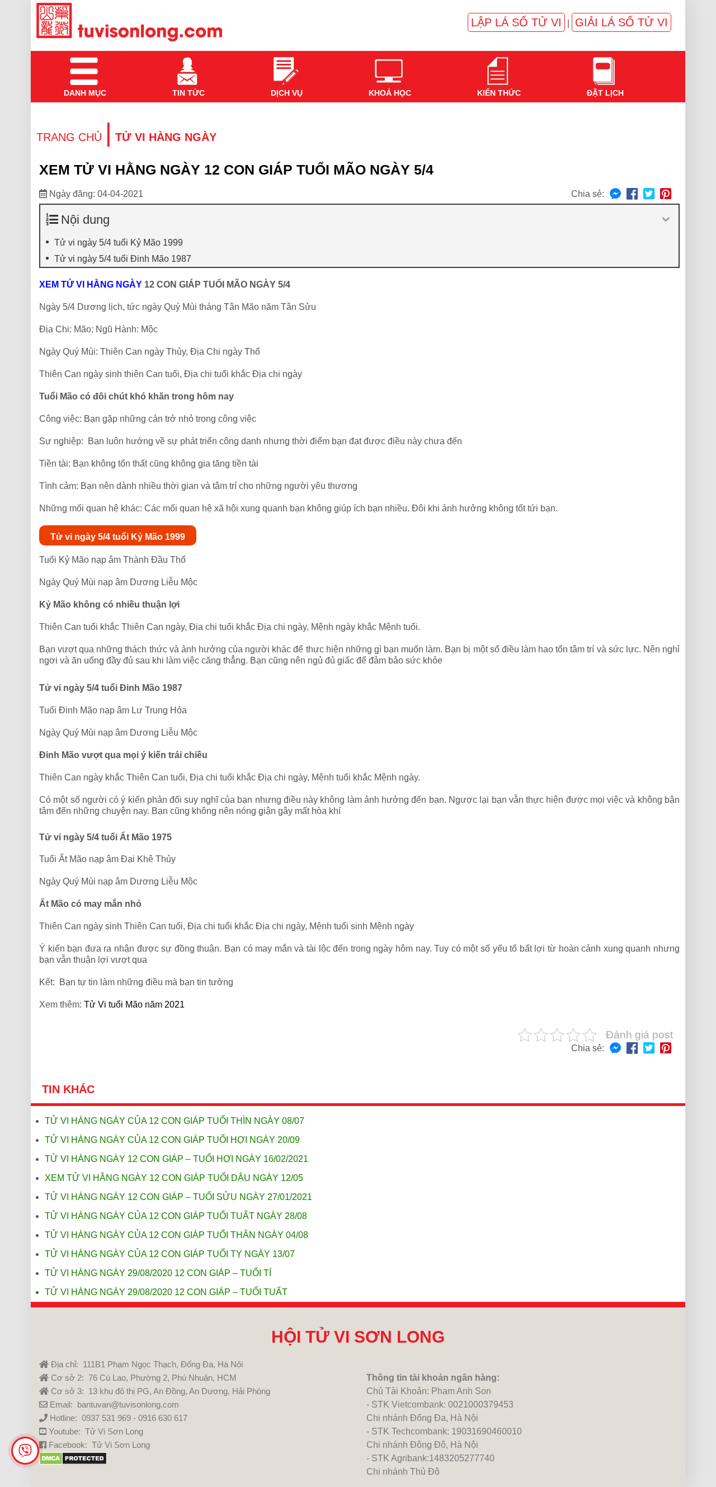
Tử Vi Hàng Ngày (165, 137)
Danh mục (84, 64)
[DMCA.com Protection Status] (73, 1462)
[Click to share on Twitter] (648, 194)
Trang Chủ (69, 137)
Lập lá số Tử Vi (516, 22)
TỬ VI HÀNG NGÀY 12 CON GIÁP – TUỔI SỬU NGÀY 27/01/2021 (178, 1197)
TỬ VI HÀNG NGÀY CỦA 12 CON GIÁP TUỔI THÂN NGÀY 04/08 (176, 1235)
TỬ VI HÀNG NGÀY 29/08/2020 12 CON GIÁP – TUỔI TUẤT (166, 1292)
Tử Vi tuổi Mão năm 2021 (134, 1004)
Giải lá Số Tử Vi (621, 22)
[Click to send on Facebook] (615, 194)
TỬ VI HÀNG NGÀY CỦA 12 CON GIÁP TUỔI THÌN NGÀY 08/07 (174, 1121)
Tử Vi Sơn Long (114, 1431)
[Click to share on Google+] (665, 194)
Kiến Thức (498, 64)
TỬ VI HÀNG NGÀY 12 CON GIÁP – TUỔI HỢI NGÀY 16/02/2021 (176, 1159)
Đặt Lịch (604, 64)
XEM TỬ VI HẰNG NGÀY (90, 284)
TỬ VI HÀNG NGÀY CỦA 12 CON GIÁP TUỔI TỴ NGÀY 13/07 (170, 1254)
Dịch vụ (285, 64)
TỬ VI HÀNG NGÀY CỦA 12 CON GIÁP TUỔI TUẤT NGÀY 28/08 (176, 1216)
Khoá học (389, 64)
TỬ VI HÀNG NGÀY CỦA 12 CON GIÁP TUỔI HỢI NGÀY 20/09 (172, 1140)
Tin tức (187, 64)
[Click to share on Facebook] (632, 194)
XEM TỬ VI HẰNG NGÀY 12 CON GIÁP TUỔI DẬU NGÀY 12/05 (174, 1178)
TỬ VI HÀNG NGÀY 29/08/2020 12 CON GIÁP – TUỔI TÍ (158, 1273)
